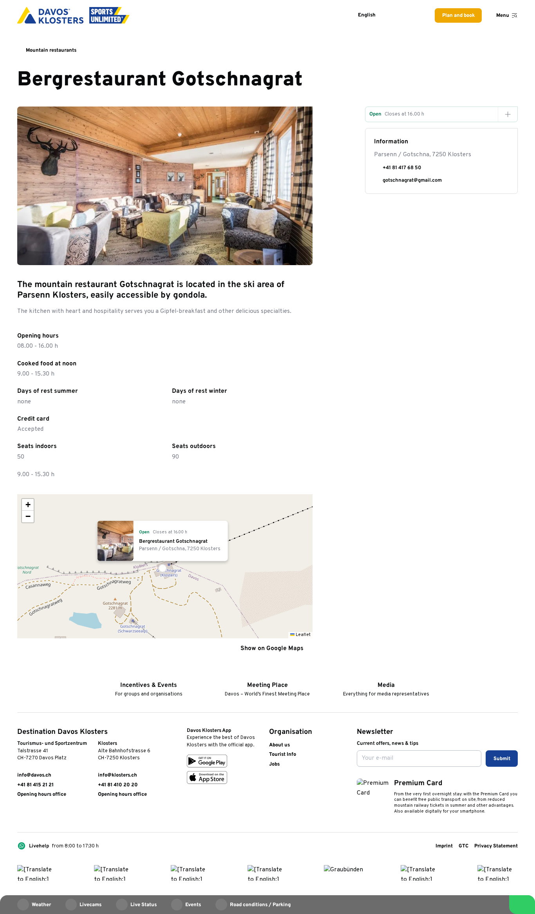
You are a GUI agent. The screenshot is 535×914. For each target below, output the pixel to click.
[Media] (386, 674)
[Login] (396, 15)
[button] (165, 566)
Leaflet (303, 635)
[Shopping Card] (414, 15)
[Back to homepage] (73, 15)
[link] (20, 814)
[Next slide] (302, 255)
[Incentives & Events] (149, 674)
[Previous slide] (285, 255)
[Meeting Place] (267, 674)
